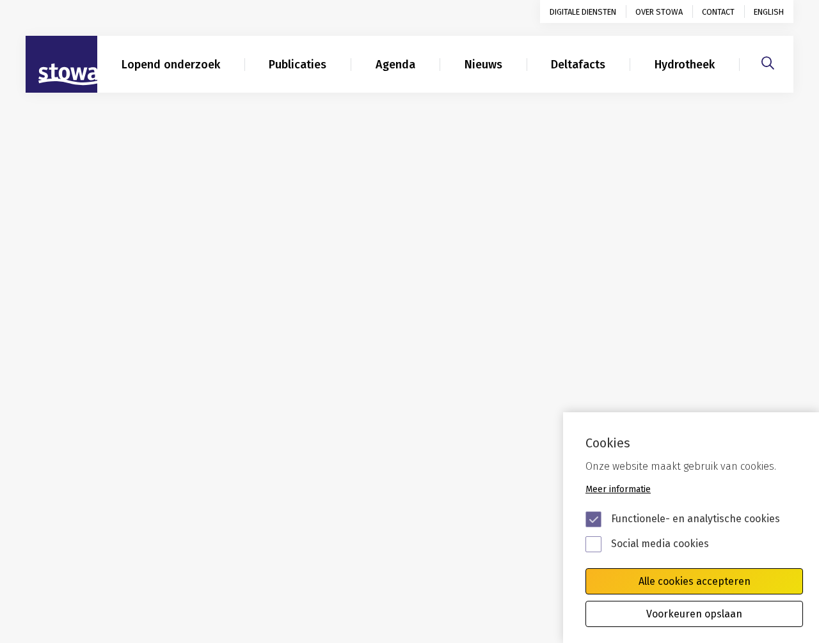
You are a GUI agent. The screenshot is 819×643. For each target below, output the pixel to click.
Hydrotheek (685, 64)
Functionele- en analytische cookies (695, 519)
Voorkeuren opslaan (694, 614)
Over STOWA (659, 12)
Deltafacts (578, 64)
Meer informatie (618, 489)
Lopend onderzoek (171, 64)
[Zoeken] (768, 61)
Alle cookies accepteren (695, 581)
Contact (718, 12)
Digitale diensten (583, 12)
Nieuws (483, 64)
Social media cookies (660, 544)
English (769, 12)
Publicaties (297, 64)
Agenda (395, 64)
